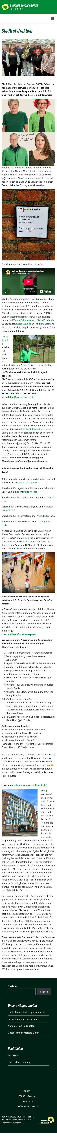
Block (20, 548)
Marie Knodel (44, 320)
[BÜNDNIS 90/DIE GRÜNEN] (5, 6)
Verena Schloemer (22, 320)
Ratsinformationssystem (38, 429)
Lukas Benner (15, 1018)
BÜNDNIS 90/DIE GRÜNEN (24, 5)
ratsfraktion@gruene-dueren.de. (18, 397)
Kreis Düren (16, 9)
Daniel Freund (15, 1012)
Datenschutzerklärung (19, 1062)
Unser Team (14, 1032)
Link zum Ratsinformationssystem (19, 634)
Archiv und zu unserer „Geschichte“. (29, 785)
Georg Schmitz (23, 323)
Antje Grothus (15, 1025)
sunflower (22, 1119)
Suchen (12, 986)
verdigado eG (18, 1122)
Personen (30, 541)
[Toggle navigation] (52, 18)
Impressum (13, 1055)
